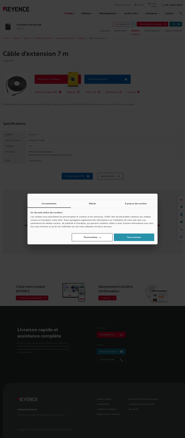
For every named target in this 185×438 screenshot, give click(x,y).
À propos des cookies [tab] (136, 203)
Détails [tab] (92, 203)
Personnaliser (90, 237)
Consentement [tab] (49, 203)
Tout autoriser (134, 237)
